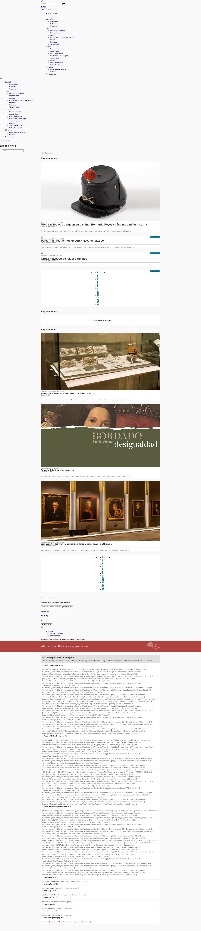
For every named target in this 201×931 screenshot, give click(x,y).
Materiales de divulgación (59, 69)
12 (98, 298)
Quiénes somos (56, 49)
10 (98, 293)
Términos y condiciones (54, 633)
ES (44, 9)
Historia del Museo (57, 53)
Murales (53, 60)
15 (98, 304)
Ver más (155, 237)
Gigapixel (53, 26)
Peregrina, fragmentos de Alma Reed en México (72, 240)
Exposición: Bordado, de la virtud (62, 37)
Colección (49, 19)
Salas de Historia (56, 63)
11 (98, 295)
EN (49, 9)
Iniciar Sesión (52, 13)
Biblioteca (53, 40)
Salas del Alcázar (56, 65)
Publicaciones (51, 74)
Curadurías (54, 21)
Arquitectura (54, 51)
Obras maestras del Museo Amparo (64, 258)
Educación (49, 67)
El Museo (49, 47)
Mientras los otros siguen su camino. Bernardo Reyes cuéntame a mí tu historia (94, 224)
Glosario (53, 72)
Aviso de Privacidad (53, 636)
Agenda (53, 35)
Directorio (49, 631)
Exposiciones (55, 33)
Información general (57, 30)
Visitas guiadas (55, 44)
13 (98, 300)
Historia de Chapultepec (59, 56)
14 (98, 302)
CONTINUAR (67, 607)
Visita (48, 28)
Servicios (53, 42)
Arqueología (54, 58)
